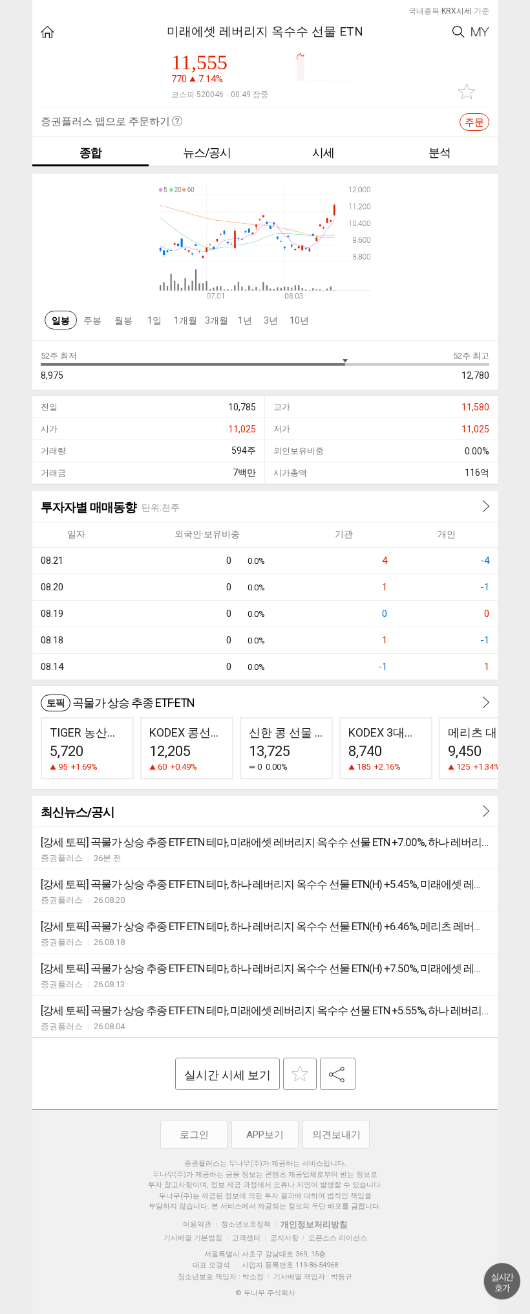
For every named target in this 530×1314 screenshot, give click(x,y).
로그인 (194, 1135)
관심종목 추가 (466, 91)
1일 (154, 320)
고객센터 (246, 1238)
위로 (502, 1281)
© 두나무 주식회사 (265, 1293)
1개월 (185, 320)
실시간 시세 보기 (227, 1075)
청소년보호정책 (246, 1224)
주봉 (92, 320)
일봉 (61, 320)
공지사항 (284, 1238)
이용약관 (197, 1224)
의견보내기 (336, 1135)
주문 (474, 122)
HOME (47, 32)
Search (458, 32)
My (480, 32)
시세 (323, 152)
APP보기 (265, 1135)
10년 (299, 320)
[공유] (337, 1074)
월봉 (123, 320)
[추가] (300, 1074)
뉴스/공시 (207, 152)
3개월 (216, 320)
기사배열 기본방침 (193, 1238)
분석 (439, 152)
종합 (90, 152)
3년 (271, 320)
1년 (245, 320)
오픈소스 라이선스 (337, 1238)
